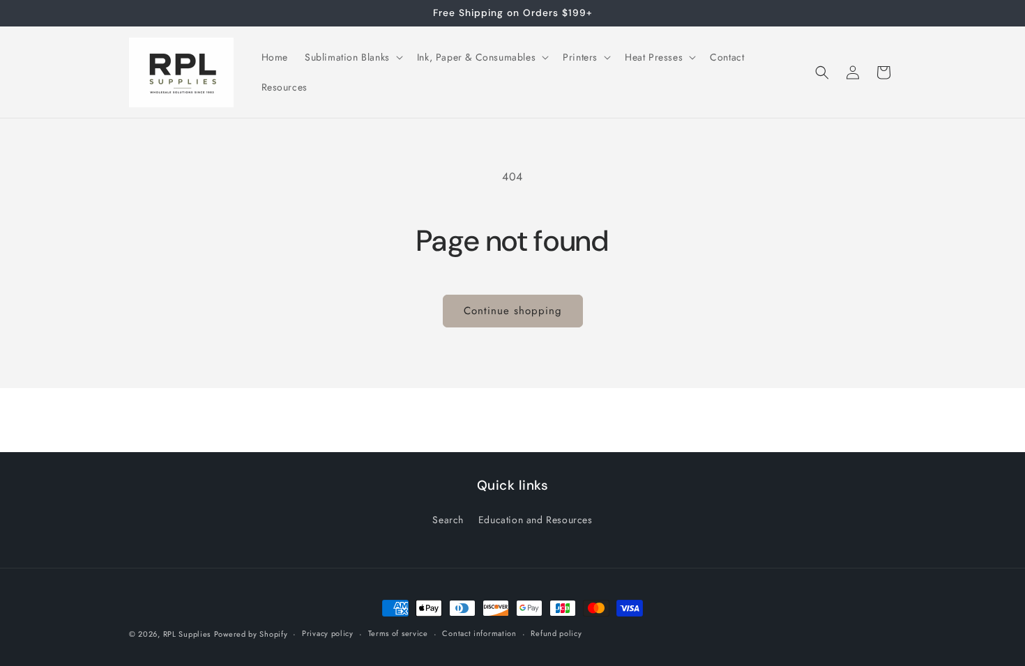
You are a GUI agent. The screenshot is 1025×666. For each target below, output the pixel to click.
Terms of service (398, 633)
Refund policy (556, 633)
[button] (352, 57)
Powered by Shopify (251, 634)
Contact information (479, 633)
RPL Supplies (187, 634)
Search (448, 520)
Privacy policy (328, 633)
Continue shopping (513, 310)
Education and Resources (535, 520)
